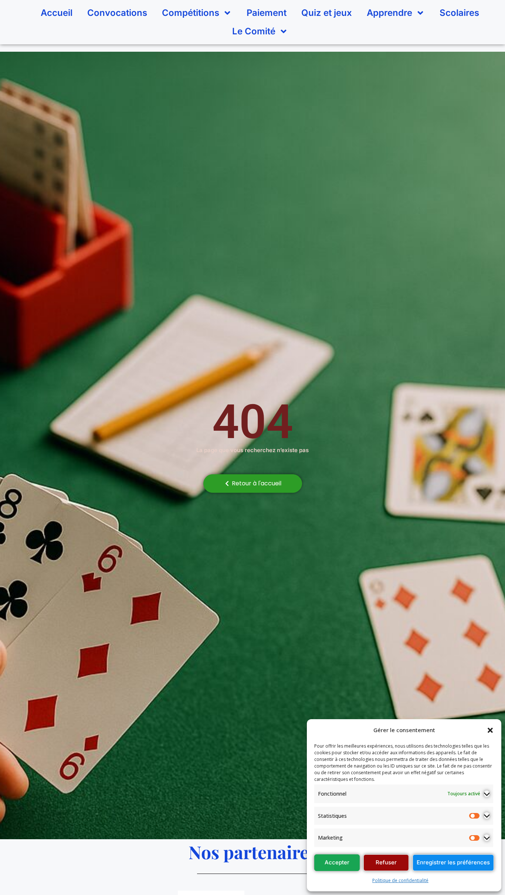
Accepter (337, 862)
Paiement (267, 12)
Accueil (56, 12)
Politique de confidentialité (400, 880)
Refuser (386, 862)
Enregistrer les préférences (453, 862)
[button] (490, 730)
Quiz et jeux (326, 12)
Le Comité (253, 31)
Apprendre (389, 12)
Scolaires (459, 12)
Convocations (117, 12)
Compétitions (190, 12)
